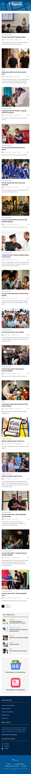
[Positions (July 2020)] (5, 644)
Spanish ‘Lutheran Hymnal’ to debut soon (13, 441)
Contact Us (4, 718)
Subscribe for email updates (9, 734)
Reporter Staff (7, 298)
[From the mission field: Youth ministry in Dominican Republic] (15, 355)
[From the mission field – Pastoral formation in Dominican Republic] (15, 539)
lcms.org (9, 764)
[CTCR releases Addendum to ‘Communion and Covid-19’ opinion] (5, 621)
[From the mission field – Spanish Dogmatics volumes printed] (15, 501)
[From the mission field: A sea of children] (15, 318)
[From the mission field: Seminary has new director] (15, 134)
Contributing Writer (8, 39)
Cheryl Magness (7, 152)
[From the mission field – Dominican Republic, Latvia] (15, 579)
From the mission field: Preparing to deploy (13, 37)
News (10, 649)
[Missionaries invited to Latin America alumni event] (15, 58)
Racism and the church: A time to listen (18, 651)
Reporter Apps (5, 715)
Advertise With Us (6, 708)
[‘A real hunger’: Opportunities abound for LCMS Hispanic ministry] (15, 390)
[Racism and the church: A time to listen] (5, 651)
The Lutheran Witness (19, 764)
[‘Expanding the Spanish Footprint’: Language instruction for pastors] (15, 97)
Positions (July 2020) (14, 644)
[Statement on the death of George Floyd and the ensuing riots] (5, 629)
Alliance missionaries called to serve (12, 476)
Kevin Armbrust (7, 259)
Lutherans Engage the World (12, 766)
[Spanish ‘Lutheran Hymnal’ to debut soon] (15, 427)
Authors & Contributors (8, 712)
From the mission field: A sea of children (13, 332)
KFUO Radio (24, 766)
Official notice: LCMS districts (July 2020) (18, 637)
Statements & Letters (14, 627)
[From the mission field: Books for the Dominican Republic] (15, 280)
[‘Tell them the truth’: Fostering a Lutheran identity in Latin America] (15, 241)
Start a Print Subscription (8, 705)
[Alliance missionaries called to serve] (15, 462)
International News (6, 108)
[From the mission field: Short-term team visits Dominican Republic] (15, 206)
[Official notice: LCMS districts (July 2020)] (5, 638)
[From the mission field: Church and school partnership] (15, 169)
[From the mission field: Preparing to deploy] (15, 23)
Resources (12, 619)
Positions (11, 642)
